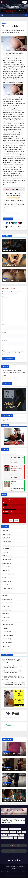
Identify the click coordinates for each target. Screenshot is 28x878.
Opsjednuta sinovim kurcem (9, 420)
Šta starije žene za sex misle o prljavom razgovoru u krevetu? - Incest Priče (12, 660)
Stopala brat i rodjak (10, 265)
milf (18, 834)
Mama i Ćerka (5, 563)
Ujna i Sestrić (5, 639)
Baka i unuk (5, 530)
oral (22, 834)
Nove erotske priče (7, 574)
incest (18, 828)
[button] (23, 15)
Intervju (4, 552)
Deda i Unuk (5, 545)
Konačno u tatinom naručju (12, 800)
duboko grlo (4, 828)
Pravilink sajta (24, 871)
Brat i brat (5, 538)
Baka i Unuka (5, 534)
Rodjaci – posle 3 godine (9, 227)
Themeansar (14, 868)
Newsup (21, 866)
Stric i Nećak (5, 606)
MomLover (5, 570)
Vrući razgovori (6, 649)
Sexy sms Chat (6, 599)
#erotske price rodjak (9, 30)
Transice (4, 628)
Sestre (4, 595)
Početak (2, 871)
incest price (12, 831)
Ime (3, 324)
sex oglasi (10, 837)
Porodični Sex (6, 581)
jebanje (19, 831)
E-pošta (4, 332)
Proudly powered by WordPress (10, 866)
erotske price (12, 828)
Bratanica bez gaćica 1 (10, 769)
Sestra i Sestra (6, 592)
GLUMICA (20, 226)
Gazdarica (6, 784)
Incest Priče (14, 6)
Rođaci (4, 23)
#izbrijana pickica (19, 30)
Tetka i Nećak (5, 617)
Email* (4, 211)
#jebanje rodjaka (6, 32)
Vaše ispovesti (5, 646)
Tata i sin (4, 613)
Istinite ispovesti (6, 559)
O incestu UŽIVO (6, 577)
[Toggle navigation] (13, 15)
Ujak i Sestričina (6, 635)
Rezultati (16, 520)
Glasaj (11, 520)
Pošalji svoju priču (9, 871)
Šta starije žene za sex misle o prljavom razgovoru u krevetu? (12, 666)
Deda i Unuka (5, 548)
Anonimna (5, 662)
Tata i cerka (5, 610)
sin (15, 837)
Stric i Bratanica (6, 603)
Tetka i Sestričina (6, 624)
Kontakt (14, 875)
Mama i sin (5, 566)
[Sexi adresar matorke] (14, 698)
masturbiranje (12, 834)
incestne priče (5, 831)
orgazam (4, 837)
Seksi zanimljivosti (7, 588)
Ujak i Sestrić (5, 631)
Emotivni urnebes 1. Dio (11, 280)
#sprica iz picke (15, 32)
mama (24, 831)
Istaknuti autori (6, 556)
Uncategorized (6, 642)
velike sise (21, 837)
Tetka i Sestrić (6, 621)
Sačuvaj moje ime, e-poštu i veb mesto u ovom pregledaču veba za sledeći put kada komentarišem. (13, 353)
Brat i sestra (5, 541)
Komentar (5, 296)
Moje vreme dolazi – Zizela (12, 754)
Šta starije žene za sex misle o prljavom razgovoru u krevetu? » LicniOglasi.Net (12, 676)
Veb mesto (4, 340)
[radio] (9, 198)
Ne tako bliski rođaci (9, 250)
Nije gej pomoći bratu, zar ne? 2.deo (16, 684)
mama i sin (4, 834)
